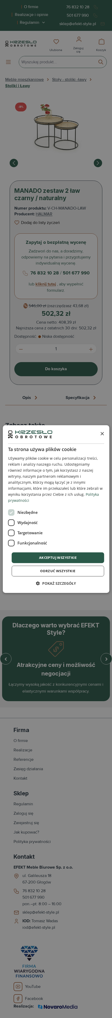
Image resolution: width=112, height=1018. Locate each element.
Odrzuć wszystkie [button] (57, 571)
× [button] (102, 434)
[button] (56, 583)
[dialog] (56, 509)
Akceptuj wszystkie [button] (58, 557)
